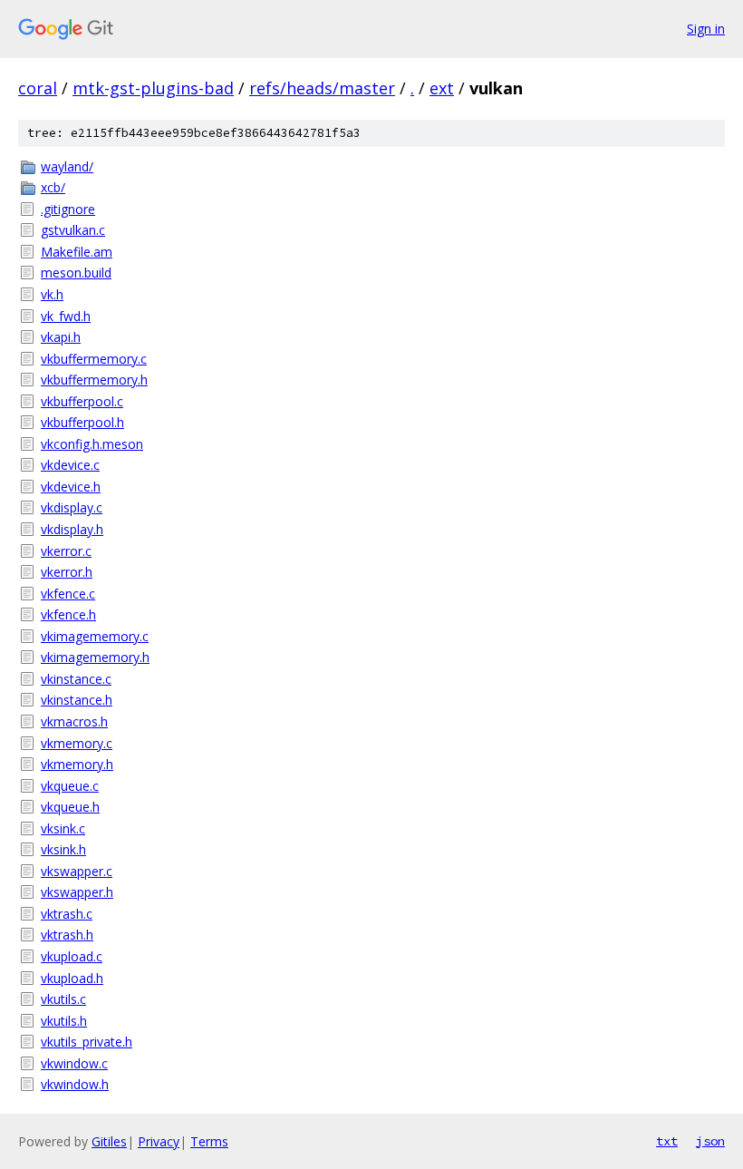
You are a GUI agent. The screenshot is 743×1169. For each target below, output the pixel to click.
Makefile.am (76, 251)
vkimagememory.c (95, 636)
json (710, 1141)
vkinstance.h (76, 699)
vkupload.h (72, 978)
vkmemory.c (76, 743)
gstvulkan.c (73, 230)
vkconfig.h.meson (92, 444)
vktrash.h (67, 934)
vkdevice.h (71, 486)
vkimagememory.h (95, 657)
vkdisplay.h (72, 529)
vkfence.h (68, 614)
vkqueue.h (70, 806)
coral (37, 88)
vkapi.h (61, 337)
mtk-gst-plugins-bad (153, 88)
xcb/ (53, 187)
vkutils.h (64, 1020)
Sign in (706, 28)
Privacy (158, 1141)
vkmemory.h (77, 764)
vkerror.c (66, 551)
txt (667, 1141)
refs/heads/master (322, 88)
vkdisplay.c (71, 507)
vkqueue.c (70, 785)
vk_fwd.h (66, 316)
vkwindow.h (75, 1084)
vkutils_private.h (86, 1041)
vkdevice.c (70, 464)
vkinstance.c (76, 678)
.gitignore (68, 209)
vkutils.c (63, 999)
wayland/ (67, 166)
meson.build (76, 272)
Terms (209, 1141)
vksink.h (63, 849)
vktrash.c (66, 913)
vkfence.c (68, 593)
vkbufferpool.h (82, 422)
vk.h (52, 294)
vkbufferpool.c (82, 401)
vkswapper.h (77, 892)
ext (441, 88)
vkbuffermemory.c (94, 358)
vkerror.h (66, 571)
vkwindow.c (74, 1063)
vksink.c (63, 828)
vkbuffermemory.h (94, 379)
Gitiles (109, 1141)
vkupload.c (71, 956)
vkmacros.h (74, 721)
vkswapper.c (76, 871)
